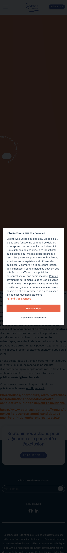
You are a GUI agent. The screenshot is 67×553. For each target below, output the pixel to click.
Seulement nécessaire (33, 317)
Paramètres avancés (19, 298)
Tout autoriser (33, 308)
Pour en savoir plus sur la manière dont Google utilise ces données (32, 280)
